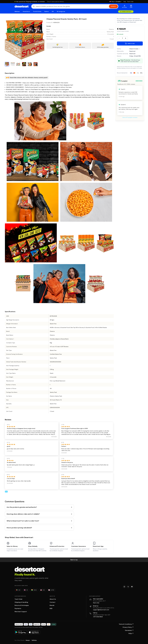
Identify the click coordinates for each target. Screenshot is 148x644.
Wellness (17, 11)
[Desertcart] (22, 6)
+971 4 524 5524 (98, 617)
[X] (128, 586)
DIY (53, 11)
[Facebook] (131, 586)
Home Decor (26, 11)
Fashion (46, 11)
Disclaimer (129, 630)
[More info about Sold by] (139, 49)
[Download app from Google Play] (21, 632)
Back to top (74, 560)
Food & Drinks (37, 11)
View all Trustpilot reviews (129, 117)
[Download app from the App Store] (34, 632)
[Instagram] (124, 586)
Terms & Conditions (126, 624)
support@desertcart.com (101, 609)
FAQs (130, 633)
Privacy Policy (128, 627)
